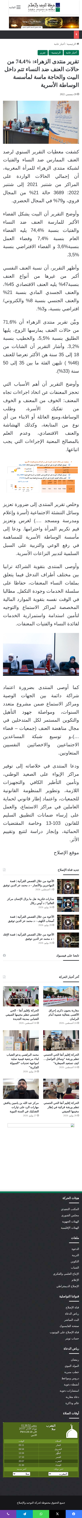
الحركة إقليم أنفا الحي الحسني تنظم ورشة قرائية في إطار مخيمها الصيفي (61, 1107)
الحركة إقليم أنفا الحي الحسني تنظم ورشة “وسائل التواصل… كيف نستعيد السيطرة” (61, 1059)
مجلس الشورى (70, 1215)
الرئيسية (72, 43)
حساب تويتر (72, 1338)
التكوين (75, 1261)
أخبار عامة (59, 43)
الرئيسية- (56, 52)
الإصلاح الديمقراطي (67, 1286)
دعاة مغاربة (72, 1396)
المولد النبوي (72, 1365)
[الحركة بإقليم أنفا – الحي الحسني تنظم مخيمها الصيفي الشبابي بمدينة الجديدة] (21, 996)
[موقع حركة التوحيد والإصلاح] (44, 7)
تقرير (43, 52)
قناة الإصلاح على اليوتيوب (64, 1332)
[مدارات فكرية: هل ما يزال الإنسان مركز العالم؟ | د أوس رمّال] (68, 904)
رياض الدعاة (72, 1313)
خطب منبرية (71, 1372)
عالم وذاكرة (72, 1403)
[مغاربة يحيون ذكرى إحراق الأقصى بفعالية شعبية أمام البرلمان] (61, 996)
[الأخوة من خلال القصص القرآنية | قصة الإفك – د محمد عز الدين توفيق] (68, 940)
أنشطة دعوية (71, 1384)
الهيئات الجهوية (70, 1221)
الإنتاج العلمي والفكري (66, 1273)
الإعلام (75, 1280)
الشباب (75, 1267)
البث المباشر (71, 1319)
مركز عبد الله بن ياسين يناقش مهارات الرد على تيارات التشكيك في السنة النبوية (21, 1107)
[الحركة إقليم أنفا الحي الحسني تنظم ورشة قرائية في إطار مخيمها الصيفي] (61, 1089)
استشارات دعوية (69, 1390)
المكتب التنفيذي (70, 1209)
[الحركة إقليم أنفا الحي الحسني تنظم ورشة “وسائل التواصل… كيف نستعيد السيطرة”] (61, 1040)
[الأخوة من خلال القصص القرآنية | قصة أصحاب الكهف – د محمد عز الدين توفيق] (68, 922)
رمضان (75, 1359)
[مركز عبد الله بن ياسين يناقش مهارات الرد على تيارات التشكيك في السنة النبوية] (21, 1089)
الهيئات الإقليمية (70, 1227)
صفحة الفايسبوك (69, 1326)
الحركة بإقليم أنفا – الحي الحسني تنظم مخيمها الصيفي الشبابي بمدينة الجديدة (22, 1014)
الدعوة (75, 1248)
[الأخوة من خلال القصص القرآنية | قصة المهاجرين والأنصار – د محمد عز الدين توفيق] (68, 886)
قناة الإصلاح (72, 1307)
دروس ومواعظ (70, 1378)
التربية (75, 1255)
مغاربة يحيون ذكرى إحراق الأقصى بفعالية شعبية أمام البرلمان (64, 1014)
